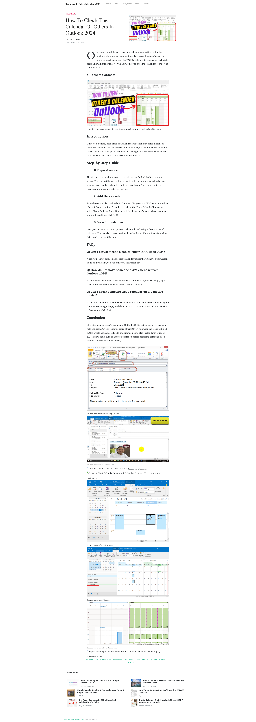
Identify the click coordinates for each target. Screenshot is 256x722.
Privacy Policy (127, 4)
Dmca (116, 4)
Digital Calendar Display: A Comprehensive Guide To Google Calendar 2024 (101, 691)
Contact (108, 4)
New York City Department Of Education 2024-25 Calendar (161, 691)
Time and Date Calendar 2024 (74, 719)
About (137, 4)
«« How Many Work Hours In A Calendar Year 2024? (106, 659)
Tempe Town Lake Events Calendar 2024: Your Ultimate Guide (164, 681)
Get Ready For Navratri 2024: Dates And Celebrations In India (97, 701)
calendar (145, 4)
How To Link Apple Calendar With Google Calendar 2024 (100, 681)
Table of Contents (102, 75)
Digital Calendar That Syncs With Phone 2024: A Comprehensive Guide (161, 701)
